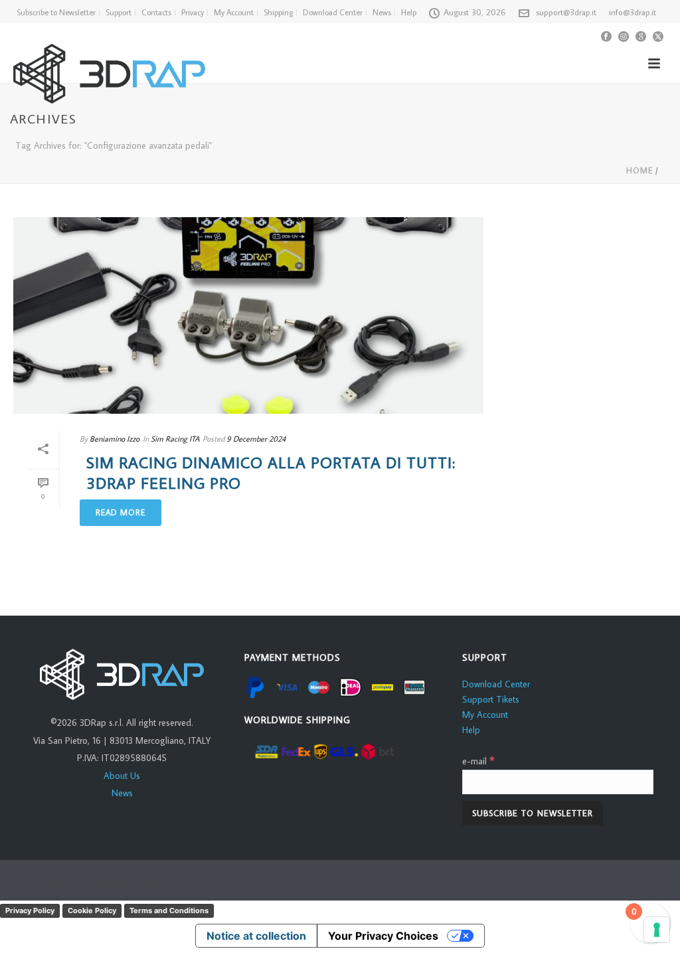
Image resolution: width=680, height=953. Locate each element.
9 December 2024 (256, 439)
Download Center (496, 684)
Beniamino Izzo (114, 439)
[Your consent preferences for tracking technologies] (656, 929)
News (122, 793)
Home (639, 170)
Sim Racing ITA (175, 439)
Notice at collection (256, 935)
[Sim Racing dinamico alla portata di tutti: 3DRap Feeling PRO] (248, 315)
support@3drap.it (566, 12)
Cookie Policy (92, 910)
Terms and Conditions (169, 910)
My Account (485, 715)
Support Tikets (490, 699)
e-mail (478, 761)
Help (471, 730)
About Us (122, 776)
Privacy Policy (29, 910)
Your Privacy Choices (383, 935)
